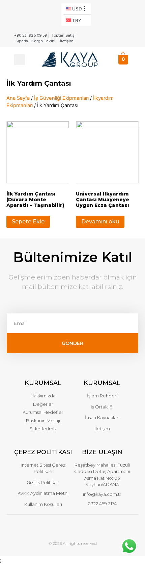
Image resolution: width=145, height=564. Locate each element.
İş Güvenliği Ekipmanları (61, 98)
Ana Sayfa (18, 98)
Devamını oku (100, 221)
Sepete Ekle (28, 221)
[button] (19, 59)
